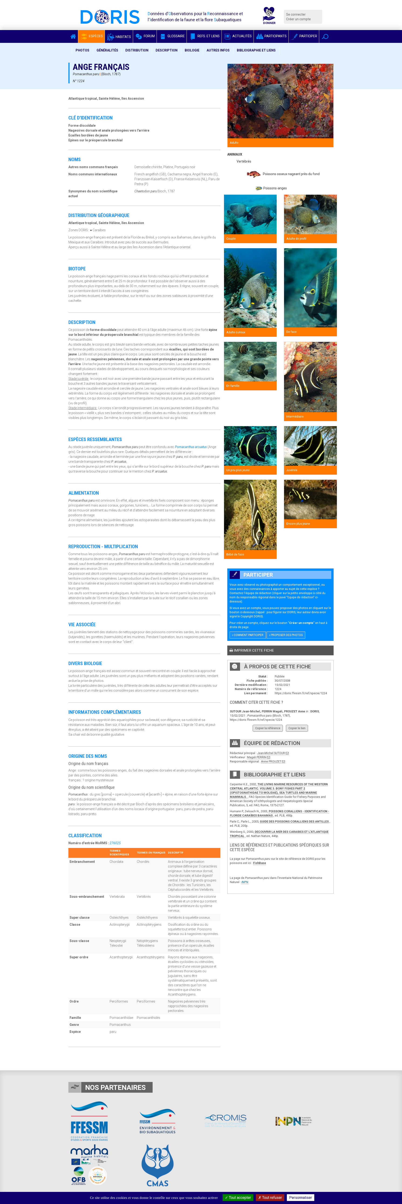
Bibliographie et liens (256, 50)
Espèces (95, 36)
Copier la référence (267, 728)
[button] (325, 36)
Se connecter (296, 14)
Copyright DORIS (251, 616)
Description (167, 50)
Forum (149, 36)
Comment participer (248, 635)
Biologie (192, 50)
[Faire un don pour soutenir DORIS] (269, 17)
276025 (115, 843)
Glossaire (176, 36)
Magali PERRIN (256, 757)
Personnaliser (300, 1197)
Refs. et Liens (208, 36)
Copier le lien (296, 728)
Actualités (242, 36)
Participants (275, 36)
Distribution (136, 50)
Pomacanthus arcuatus (191, 447)
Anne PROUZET (271, 761)
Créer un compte (298, 19)
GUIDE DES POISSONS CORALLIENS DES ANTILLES (294, 821)
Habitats (123, 37)
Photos (82, 50)
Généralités (107, 50)
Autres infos (218, 50)
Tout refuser (271, 1197)
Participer (308, 36)
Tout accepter (239, 1197)
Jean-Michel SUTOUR (271, 753)
